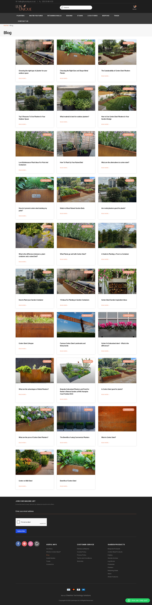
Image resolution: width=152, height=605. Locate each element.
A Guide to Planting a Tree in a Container (115, 254)
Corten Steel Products (115, 552)
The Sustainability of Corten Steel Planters (115, 71)
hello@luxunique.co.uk (26, 1)
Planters (21, 16)
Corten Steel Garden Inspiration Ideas (114, 300)
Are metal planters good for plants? (113, 208)
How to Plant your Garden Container (31, 300)
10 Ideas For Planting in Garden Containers (74, 300)
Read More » (23, 78)
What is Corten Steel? (108, 437)
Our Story (49, 549)
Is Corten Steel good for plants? (112, 389)
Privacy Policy (81, 555)
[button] (137, 600)
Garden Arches (113, 558)
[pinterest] (24, 543)
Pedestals (111, 564)
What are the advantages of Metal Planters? (34, 389)
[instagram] (30, 543)
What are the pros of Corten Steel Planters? (33, 437)
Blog (47, 555)
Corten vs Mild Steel (25, 481)
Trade (116, 16)
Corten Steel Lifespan (26, 343)
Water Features (36, 16)
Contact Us (23, 21)
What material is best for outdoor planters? (74, 117)
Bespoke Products (114, 549)
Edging (69, 16)
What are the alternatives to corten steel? (115, 162)
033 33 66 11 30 (47, 1)
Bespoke (105, 16)
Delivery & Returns (83, 549)
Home (6, 25)
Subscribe (21, 531)
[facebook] (18, 543)
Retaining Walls (54, 16)
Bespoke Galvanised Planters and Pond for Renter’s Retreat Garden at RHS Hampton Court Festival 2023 (74, 391)
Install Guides (50, 558)
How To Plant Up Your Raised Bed (71, 162)
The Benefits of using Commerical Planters (74, 437)
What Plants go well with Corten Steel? (73, 254)
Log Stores (93, 16)
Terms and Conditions (84, 558)
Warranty (80, 561)
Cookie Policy (81, 552)
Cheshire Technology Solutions (78, 595)
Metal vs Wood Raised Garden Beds (72, 208)
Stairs (80, 16)
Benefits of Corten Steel (68, 481)
